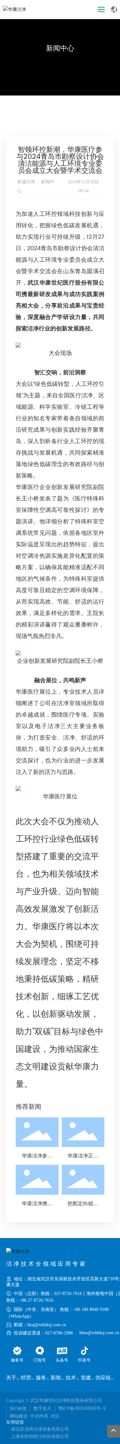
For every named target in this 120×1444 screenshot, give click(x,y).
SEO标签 (18, 1408)
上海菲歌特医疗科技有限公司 (40, 1436)
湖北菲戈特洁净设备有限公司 (40, 1429)
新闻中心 (60, 48)
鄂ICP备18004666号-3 (82, 1408)
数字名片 (43, 1408)
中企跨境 (39, 1416)
